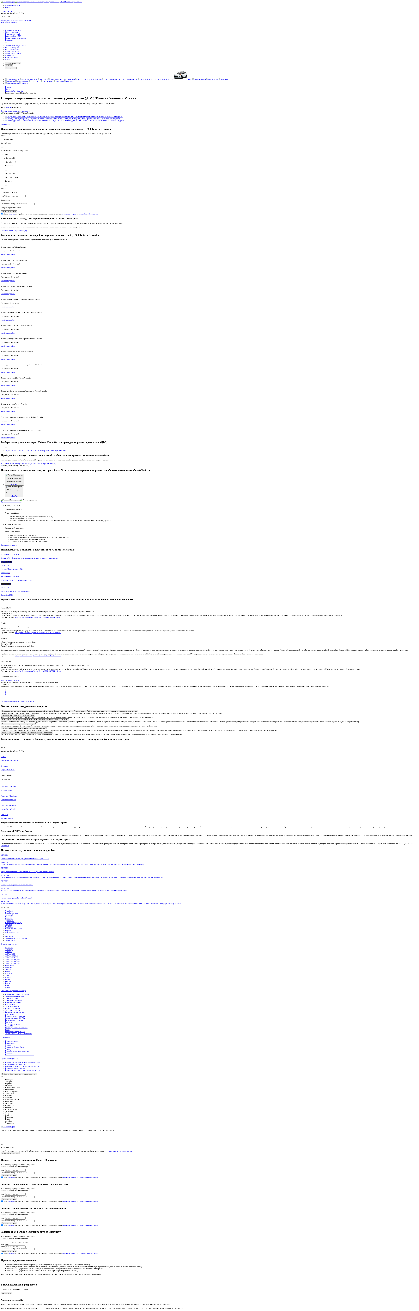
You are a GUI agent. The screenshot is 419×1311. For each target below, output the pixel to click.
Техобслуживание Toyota (14, 996)
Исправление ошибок (13, 1002)
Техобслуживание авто (9, 944)
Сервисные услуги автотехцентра (13, 991)
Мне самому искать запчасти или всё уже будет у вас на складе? (24, 728)
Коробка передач (12, 913)
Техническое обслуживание (16, 938)
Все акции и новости (9, 545)
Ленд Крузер (10, 954)
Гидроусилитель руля (13, 929)
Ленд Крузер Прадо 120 (14, 961)
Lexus (7, 1030)
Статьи (7, 1049)
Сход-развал (9, 1014)
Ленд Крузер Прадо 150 (14, 963)
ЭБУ (7, 934)
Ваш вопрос (6, 1244)
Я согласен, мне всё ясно (10, 1153)
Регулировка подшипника (15, 1032)
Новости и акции (11, 1041)
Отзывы (8, 1045)
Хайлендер (9, 950)
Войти (7, 7)
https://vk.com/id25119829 (10, 680)
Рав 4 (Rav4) (9, 965)
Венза (7, 971)
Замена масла (10, 940)
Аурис (7, 987)
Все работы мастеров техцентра (17, 1051)
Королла (8, 981)
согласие (12, 214)
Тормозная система (12, 1006)
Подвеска (9, 927)
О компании (5, 1037)
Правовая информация (9, 1058)
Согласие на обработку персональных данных (22, 1066)
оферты (73, 214)
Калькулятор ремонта (9, 22)
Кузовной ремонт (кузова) (15, 1016)
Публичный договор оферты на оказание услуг (22, 1062)
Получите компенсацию (14, 230)
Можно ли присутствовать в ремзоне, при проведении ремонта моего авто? (27, 732)
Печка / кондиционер (13, 923)
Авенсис (8, 977)
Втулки (8, 931)
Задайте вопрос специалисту (11, 502)
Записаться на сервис (9, 211)
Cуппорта (9, 919)
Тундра (8, 969)
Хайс (7, 975)
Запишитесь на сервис (23, 20)
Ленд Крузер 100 (11, 956)
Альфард (8, 973)
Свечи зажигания (12, 932)
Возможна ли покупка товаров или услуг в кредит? (19, 724)
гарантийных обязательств (88, 214)
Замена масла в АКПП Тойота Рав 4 (18, 1034)
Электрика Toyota (11, 998)
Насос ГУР (9, 1026)
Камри (7, 979)
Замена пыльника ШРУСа (15, 1018)
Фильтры (9, 936)
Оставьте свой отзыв (26, 702)
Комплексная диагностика (15, 1012)
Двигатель (9, 921)
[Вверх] (2, 1144)
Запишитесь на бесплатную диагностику (16, 111)
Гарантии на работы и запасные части (19, 1055)
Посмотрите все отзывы (10, 702)
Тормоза (8, 925)
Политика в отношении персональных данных (22, 1070)
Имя (3, 196)
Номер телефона (7, 204)
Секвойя (8, 967)
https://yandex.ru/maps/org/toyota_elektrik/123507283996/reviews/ (38, 617)
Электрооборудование (13, 1000)
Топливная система (12, 1010)
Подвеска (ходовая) (12, 1008)
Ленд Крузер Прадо (12, 959)
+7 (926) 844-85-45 (8, 20)
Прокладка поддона (12, 1024)
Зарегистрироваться (12, 5)
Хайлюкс (8, 952)
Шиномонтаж (10, 1004)
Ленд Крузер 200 (11, 958)
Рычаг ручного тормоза (14, 1020)
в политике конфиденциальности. (120, 1151)
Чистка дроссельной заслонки (16, 1028)
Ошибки (9, 911)
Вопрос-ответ (10, 1043)
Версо (7, 983)
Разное (8, 917)
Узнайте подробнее (8, 254)
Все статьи (5, 846)
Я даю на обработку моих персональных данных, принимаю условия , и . (50, 214)
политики (66, 214)
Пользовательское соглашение (16, 1068)
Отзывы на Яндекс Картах (15, 1047)
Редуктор (8, 1022)
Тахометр (9, 915)
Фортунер (9, 948)
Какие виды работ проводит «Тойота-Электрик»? (18, 715)
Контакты (9, 1053)
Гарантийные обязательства (15, 1064)
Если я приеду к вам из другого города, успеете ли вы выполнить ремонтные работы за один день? (35, 719)
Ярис (7, 985)
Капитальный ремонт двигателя (17, 994)
